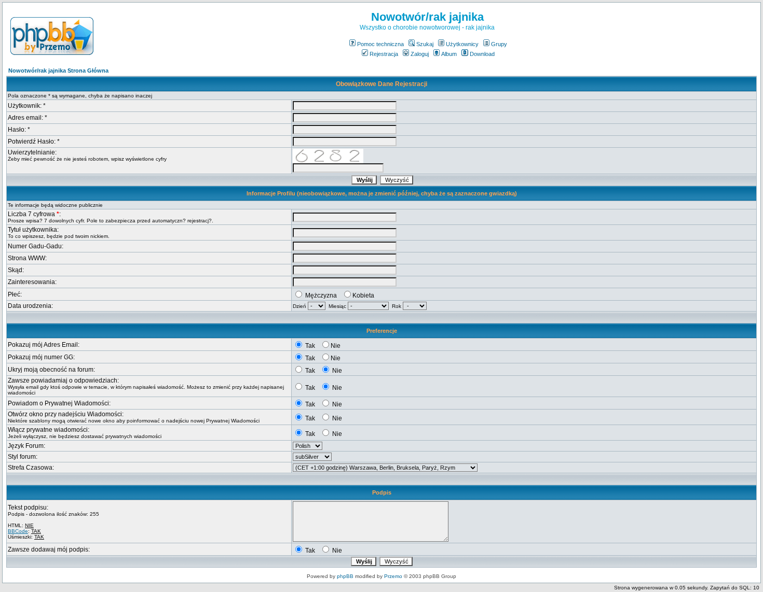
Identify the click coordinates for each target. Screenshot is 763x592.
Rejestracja (384, 54)
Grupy (499, 44)
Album (449, 54)
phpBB (345, 576)
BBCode (18, 531)
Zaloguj (420, 54)
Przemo (393, 576)
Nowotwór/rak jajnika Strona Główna (58, 70)
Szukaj (424, 44)
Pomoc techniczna (380, 44)
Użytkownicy (462, 44)
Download (482, 54)
